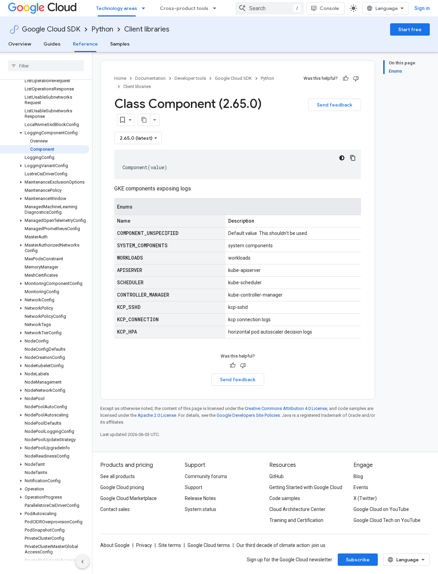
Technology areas (116, 8)
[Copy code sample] (352, 157)
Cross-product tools (184, 8)
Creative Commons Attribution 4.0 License (286, 408)
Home (120, 78)
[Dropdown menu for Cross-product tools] (216, 8)
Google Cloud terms (209, 545)
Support (193, 487)
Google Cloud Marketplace (128, 498)
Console (329, 8)
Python (102, 29)
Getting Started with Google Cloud (305, 487)
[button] (44, 133)
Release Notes (200, 498)
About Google (115, 545)
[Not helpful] (356, 78)
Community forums (206, 476)
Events (360, 487)
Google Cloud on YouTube (381, 509)
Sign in (422, 8)
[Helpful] (345, 78)
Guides (52, 44)
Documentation (150, 78)
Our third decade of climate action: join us (280, 545)
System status (200, 509)
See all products (117, 476)
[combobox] (269, 8)
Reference (85, 44)
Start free (410, 29)
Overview (19, 44)
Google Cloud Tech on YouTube (387, 520)
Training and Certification (296, 520)
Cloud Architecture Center (297, 509)
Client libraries (146, 29)
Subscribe (358, 560)
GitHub (276, 476)
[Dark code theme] (341, 157)
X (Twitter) (365, 498)
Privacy (144, 545)
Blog (358, 476)
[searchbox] (46, 65)
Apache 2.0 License (157, 415)
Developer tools (190, 78)
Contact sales (115, 509)
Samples (120, 44)
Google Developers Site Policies (248, 415)
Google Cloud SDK (51, 29)
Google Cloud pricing (122, 487)
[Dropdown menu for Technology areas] (145, 8)
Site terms (169, 545)
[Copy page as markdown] (144, 120)
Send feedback (334, 105)
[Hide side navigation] (82, 562)
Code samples (284, 498)
